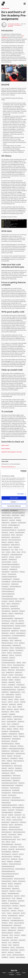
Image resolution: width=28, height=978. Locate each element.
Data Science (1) (16, 603)
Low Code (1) (12, 726)
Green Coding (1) (19, 675)
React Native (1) (18, 824)
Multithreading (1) (15, 751)
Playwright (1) (16, 780)
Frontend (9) (5, 657)
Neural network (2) (20, 753)
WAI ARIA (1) (5, 923)
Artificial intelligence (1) (13, 525)
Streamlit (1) (12, 891)
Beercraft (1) (19, 535)
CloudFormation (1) (15, 567)
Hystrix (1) (18, 682)
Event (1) (4, 652)
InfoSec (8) (16, 687)
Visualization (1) (5, 920)
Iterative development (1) (8, 697)
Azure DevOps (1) (6, 535)
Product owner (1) (6, 797)
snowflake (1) (5, 957)
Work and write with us (7, 467)
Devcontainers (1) (20, 623)
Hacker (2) (23, 677)
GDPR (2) (19, 662)
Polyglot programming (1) (8, 785)
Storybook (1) (5, 891)
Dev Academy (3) (6, 621)
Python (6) (4, 815)
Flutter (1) (11, 655)
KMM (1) (3, 709)
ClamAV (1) (18, 557)
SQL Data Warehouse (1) (7, 844)
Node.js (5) (9, 756)
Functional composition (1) (8, 660)
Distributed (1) (5, 633)
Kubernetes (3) (5, 711)
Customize (13, 502)
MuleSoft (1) (4, 748)
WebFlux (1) (13, 927)
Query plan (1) (18, 815)
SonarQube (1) (21, 881)
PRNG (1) (13, 773)
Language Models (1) (7, 716)
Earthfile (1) (21, 643)
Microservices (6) (6, 741)
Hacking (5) (4, 679)
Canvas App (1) (5, 554)
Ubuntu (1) (4, 915)
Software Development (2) (8, 866)
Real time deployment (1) (19, 832)
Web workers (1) (5, 927)
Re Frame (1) (23, 822)
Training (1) (16, 908)
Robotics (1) (16, 837)
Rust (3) (24, 839)
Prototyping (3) (19, 810)
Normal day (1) (17, 756)
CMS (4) (13, 552)
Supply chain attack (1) (7, 896)
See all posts (5, 8)
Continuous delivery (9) (15, 586)
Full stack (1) (12, 657)
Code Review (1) (13, 569)
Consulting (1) (5, 586)
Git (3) (21, 667)
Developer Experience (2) (8, 625)
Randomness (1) (5, 822)
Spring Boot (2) (17, 883)
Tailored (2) (19, 898)
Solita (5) (15, 881)
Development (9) (6, 630)
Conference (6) (14, 584)
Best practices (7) (15, 537)
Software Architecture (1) (15, 864)
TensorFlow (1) (5, 903)
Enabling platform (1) (20, 648)
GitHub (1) (4, 670)
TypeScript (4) (16, 913)
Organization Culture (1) (7, 770)
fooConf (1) (4, 942)
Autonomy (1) (5, 532)
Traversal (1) (13, 910)
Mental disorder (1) (6, 738)
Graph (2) (11, 675)
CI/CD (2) (8, 552)
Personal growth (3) (16, 778)
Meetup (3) (21, 736)
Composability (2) (6, 581)
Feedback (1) (5, 655)
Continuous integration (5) (8, 594)
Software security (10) (19, 878)
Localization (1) (15, 724)
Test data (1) (15, 905)
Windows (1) (20, 930)
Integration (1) (20, 689)
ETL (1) (16, 643)
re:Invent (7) (18, 952)
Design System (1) (19, 618)
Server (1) (21, 854)
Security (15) (11, 849)
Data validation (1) (6, 611)
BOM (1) (13, 535)
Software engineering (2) (8, 876)
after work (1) (9, 937)
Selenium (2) (15, 851)
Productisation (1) (16, 797)
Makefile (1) (21, 733)
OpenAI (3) (4, 768)
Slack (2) (21, 859)
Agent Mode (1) (15, 515)
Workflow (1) (17, 932)
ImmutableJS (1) (20, 684)
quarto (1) (4, 952)
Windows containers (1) (7, 932)
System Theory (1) (6, 898)
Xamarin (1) (17, 935)
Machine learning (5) (14, 731)
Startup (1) (10, 886)
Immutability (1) (11, 684)
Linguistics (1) (21, 721)
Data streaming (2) (15, 608)
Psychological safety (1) (7, 812)
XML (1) (11, 935)
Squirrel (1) (4, 886)
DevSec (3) (21, 621)
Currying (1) (4, 601)
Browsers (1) (11, 542)
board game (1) (5, 940)
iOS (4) (10, 945)
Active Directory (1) (6, 512)
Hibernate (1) (11, 682)
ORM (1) (3, 761)
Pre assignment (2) (6, 792)
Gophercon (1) (18, 672)
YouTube (19, 974)
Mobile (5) (17, 743)
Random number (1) (17, 819)
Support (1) (17, 896)
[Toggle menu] (25, 4)
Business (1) (16, 547)
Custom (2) (11, 601)
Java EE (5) (22, 702)
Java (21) (22, 699)
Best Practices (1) (6, 537)
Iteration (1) (18, 694)
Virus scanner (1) (16, 918)
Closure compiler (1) (6, 562)
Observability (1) (6, 763)
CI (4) (3, 552)
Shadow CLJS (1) (6, 859)
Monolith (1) (20, 746)
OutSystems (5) (5, 773)
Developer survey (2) (7, 628)
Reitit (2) (20, 834)
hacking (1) (4, 945)
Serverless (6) (17, 856)
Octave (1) (13, 763)
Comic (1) (4, 574)
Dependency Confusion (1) (8, 616)
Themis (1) (4, 908)
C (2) (12, 549)
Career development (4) (16, 554)
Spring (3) (10, 883)
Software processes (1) (7, 878)
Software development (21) (8, 871)
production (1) (5, 950)
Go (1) (3, 672)
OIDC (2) (21, 758)
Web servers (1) (17, 925)
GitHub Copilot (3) (20, 670)
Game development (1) (18, 665)
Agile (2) (23, 515)
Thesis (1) (10, 908)
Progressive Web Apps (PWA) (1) (9, 805)
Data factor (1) (5, 606)
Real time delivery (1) (7, 832)
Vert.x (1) (4, 918)
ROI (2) (19, 817)
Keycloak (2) (10, 709)
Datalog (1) (22, 611)
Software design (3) (20, 869)
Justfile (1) (19, 706)
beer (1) (16, 937)
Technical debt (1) (12, 900)
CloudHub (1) (5, 569)
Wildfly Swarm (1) (12, 930)
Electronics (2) (5, 648)
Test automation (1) (6, 905)
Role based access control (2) (9, 839)
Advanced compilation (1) (18, 512)
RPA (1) (23, 817)
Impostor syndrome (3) (7, 687)
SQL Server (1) (5, 846)
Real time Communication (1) (16, 829)
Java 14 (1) (10, 702)
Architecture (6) (22, 522)
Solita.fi (4, 972)
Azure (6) (11, 532)
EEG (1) (11, 640)
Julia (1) (14, 706)
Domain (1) (4, 638)
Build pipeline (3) (6, 544)
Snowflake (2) (17, 861)
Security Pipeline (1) (6, 851)
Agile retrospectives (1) (7, 517)
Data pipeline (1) (14, 606)
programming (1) (14, 950)
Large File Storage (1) (18, 716)
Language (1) (12, 714)
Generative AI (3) (15, 667)
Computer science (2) (17, 581)
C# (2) (16, 549)
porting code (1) (20, 947)
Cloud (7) (15, 562)
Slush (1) (4, 861)
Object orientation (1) (19, 761)
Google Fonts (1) (10, 672)
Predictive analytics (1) (17, 792)
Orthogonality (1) (18, 770)
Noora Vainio (11, 23)
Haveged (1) (17, 679)
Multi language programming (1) (16, 748)
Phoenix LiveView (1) (6, 780)
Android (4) (12, 520)
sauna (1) (9, 954)
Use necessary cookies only (14, 506)
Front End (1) (18, 655)
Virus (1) (9, 918)
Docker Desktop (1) (20, 633)
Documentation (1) (6, 635)
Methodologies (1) (16, 738)
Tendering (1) (21, 900)
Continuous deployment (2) (8, 589)
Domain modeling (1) (13, 638)
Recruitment (10, 26)
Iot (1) (3, 694)
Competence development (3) (9, 576)
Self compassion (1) (6, 854)
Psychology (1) (17, 812)
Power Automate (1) (15, 788)
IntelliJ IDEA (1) (5, 692)
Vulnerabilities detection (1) (17, 920)
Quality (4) (10, 815)
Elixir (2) (12, 648)
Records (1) (4, 834)
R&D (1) (3, 817)
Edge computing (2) (6, 645)
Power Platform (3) (6, 790)
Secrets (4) (4, 849)
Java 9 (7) (16, 702)
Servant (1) (15, 854)
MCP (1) (3, 729)
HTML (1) (9, 677)
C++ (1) (20, 549)
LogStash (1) (5, 726)
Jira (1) (9, 706)
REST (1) (14, 817)
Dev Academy (10, 25)
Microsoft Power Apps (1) (8, 743)
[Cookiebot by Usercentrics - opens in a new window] (20, 471)
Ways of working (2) (19, 923)
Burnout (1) (4, 547)
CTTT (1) (23, 552)
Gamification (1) (5, 667)
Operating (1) (18, 768)
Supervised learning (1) (13, 893)
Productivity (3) (5, 800)
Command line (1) (12, 574)
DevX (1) (12, 623)
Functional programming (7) (8, 662)
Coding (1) (22, 571)
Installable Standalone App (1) (9, 689)
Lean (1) (4, 719)
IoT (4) (23, 692)
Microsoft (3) (14, 741)
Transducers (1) (5, 910)
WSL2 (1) (11, 923)
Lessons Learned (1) (11, 721)
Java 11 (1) (4, 702)
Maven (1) (15, 736)
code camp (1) (13, 940)
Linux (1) (4, 724)
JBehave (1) (18, 697)
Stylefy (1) (4, 893)
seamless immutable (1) (18, 954)
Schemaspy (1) (13, 846)
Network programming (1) (8, 753)
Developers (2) (16, 628)
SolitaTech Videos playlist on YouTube (11, 452)
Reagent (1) (4, 829)
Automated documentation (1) (9, 530)
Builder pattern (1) (15, 544)
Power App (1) (5, 788)
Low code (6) (20, 726)
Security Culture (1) (20, 849)
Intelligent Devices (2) (15, 692)
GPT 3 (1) (4, 665)
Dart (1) (3, 603)
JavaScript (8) (12, 704)
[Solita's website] (3, 5)
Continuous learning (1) (7, 596)
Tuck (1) (3, 913)
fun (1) (9, 942)
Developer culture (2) (20, 625)
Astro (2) (16, 527)
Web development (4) (7, 925)
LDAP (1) (12, 711)
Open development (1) (7, 765)
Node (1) (4, 756)
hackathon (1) (16, 942)
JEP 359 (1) (4, 699)
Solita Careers (5, 445)
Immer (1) (4, 684)
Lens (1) (3, 721)
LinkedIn (18, 972)
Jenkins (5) (19, 704)
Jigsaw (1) (4, 706)
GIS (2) (24, 662)
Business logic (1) (6, 549)
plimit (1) (13, 947)
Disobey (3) (23, 630)
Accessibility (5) (14, 510)
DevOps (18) (14, 621)
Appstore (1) (14, 522)
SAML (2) (8, 842)
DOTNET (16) (18, 601)
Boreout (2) (4, 539)
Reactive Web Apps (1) (14, 827)
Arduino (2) (4, 525)
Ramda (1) (8, 819)
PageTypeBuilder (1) (6, 775)
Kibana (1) (16, 709)
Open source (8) (18, 765)
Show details (20, 493)
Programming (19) (6, 802)
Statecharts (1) (15, 888)
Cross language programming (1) (10, 598)
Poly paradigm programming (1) (9, 783)
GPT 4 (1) (9, 665)
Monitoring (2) (13, 746)
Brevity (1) (4, 542)
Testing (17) (22, 905)
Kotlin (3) (22, 709)
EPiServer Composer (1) (7, 643)
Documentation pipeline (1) (18, 635)
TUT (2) (13, 898)
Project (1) (21, 805)
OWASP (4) (9, 761)
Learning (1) (10, 719)
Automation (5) (21, 530)
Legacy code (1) (18, 719)
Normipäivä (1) (13, 758)
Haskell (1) (11, 679)
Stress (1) (19, 891)
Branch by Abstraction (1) (14, 539)
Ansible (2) (18, 520)
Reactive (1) (4, 827)
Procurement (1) (12, 795)
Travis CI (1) (20, 910)
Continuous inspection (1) (8, 591)
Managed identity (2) (7, 736)
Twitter (24, 972)
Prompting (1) (11, 810)
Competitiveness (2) (6, 579)
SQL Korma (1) (18, 844)
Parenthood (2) (16, 775)
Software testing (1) (6, 881)
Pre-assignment (18, 25)
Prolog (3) (4, 810)
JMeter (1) (10, 699)
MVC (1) (21, 729)
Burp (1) (10, 547)
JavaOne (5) (5, 704)
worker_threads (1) (20, 957)
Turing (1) (9, 913)
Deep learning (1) (19, 613)
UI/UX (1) (23, 913)
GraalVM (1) (4, 675)
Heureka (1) (4, 682)
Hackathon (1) (15, 677)
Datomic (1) (4, 613)
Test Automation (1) (14, 903)
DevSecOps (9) (5, 623)
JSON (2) (16, 699)
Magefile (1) (4, 733)
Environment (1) (19, 650)
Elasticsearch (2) (17, 645)
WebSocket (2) (21, 927)
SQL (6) (13, 842)
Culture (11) (21, 598)
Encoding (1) (5, 650)
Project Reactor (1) (6, 807)
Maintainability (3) (13, 733)
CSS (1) (18, 552)
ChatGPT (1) (5, 557)
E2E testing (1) (5, 640)
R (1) (24, 815)
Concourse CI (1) (6, 584)
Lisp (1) (8, 724)
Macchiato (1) (5, 731)
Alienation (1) (5, 520)
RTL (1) (3, 819)
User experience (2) (12, 915)
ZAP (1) (3, 937)
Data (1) (8, 603)
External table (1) (17, 652)
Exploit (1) (9, 652)
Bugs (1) (17, 542)
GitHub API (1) (11, 670)
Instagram (11, 974)
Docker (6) (12, 633)
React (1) (11, 824)
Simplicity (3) (14, 859)
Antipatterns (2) (5, 522)
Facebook (10, 972)
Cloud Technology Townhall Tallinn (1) (10, 564)
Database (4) (15, 611)
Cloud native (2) (5, 567)
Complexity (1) (16, 579)
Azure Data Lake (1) (19, 532)
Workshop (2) (5, 935)
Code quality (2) (5, 571)
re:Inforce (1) (11, 952)
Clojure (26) (4, 559)
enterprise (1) (22, 940)
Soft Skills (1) (5, 864)
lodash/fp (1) (16, 945)
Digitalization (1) (15, 630)
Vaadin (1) (21, 915)
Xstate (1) (23, 935)
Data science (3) (6, 608)
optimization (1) (5, 947)
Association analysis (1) (7, 527)
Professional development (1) (17, 800)
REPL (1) (9, 817)
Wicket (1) (4, 930)
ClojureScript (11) (13, 559)
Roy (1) (18, 839)
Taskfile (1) (4, 900)
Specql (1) (4, 883)
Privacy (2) (4, 795)
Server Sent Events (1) (7, 856)
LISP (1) (17, 711)
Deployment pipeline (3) (7, 618)
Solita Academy (5, 448)
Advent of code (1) (6, 515)
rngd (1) (4, 954)
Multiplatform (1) (6, 751)
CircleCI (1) (11, 557)
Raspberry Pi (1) (14, 822)
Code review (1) (14, 571)
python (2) (21, 950)
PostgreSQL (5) (19, 785)
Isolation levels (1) (10, 694)
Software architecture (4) (8, 869)
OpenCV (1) (11, 768)
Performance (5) (6, 778)
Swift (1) (23, 896)
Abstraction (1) (5, 510)
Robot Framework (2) (7, 837)
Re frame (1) (5, 824)
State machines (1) (6, 888)
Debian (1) (11, 613)
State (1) (17, 886)
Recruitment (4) (12, 834)
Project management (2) (18, 807)
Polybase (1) (21, 783)
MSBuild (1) (9, 729)
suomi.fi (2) (11, 957)
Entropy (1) (11, 650)
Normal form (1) (5, 758)
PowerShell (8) (15, 790)
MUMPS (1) (15, 729)
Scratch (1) (21, 846)
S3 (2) (3, 842)
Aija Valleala (17, 23)
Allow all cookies (14, 498)
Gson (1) (4, 677)
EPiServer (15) (18, 640)
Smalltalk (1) (10, 861)
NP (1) (22, 751)
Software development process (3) (10, 873)
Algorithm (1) (17, 517)
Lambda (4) (4, 714)
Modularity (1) (5, 746)
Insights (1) (23, 687)
